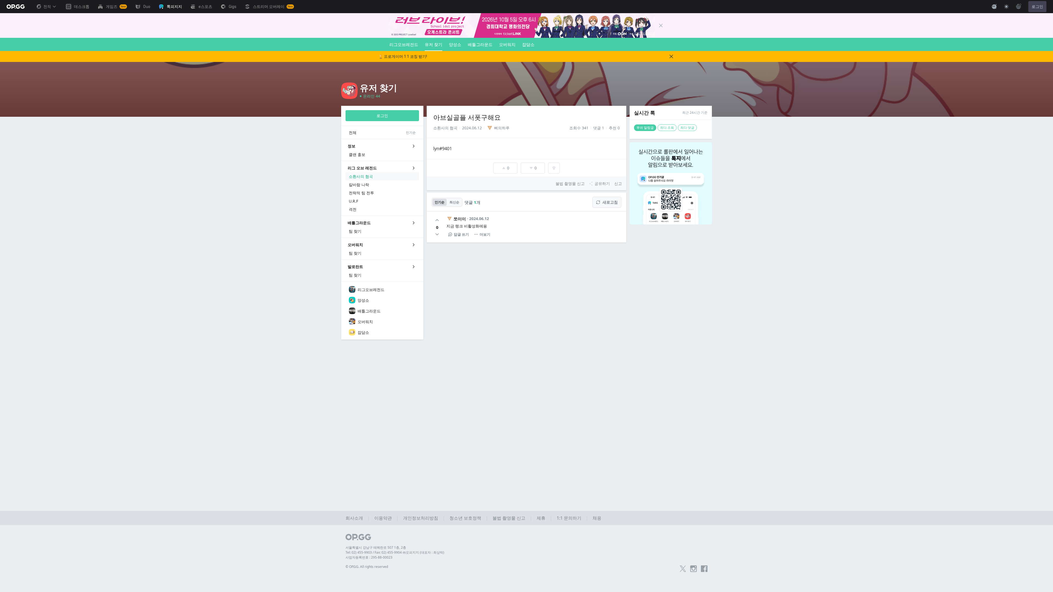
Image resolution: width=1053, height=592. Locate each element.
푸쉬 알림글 (645, 127)
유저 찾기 (433, 44)
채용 (597, 518)
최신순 (454, 202)
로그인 (1037, 6)
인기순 (440, 202)
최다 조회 (667, 127)
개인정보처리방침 (420, 518)
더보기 (485, 234)
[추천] (437, 220)
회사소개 (354, 518)
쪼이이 (460, 218)
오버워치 (507, 44)
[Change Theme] (1006, 6)
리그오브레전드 (403, 44)
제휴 (541, 518)
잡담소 (528, 44)
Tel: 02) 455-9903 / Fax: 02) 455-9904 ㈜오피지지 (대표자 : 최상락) (395, 552)
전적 (47, 6)
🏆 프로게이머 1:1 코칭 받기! (402, 56)
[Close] (661, 25)
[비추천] (437, 234)
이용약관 (383, 518)
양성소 (455, 44)
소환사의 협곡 (445, 127)
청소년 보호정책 (465, 518)
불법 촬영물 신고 (508, 518)
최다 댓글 (687, 127)
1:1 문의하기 (569, 518)
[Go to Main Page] (15, 6)
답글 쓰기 (461, 234)
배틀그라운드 (480, 44)
